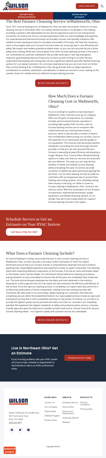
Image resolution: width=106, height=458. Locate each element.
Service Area (68, 407)
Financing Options (70, 418)
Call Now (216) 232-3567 (23, 231)
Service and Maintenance (68, 412)
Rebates (66, 422)
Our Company (50, 407)
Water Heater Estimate (79, 15)
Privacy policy (86, 409)
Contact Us (49, 403)
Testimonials (50, 411)
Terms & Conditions (85, 404)
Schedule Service (70, 403)
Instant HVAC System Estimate (26, 15)
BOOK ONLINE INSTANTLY (53, 83)
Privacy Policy (50, 420)
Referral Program (52, 416)
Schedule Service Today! (79, 357)
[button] (103, 6)
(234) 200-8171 (15, 422)
